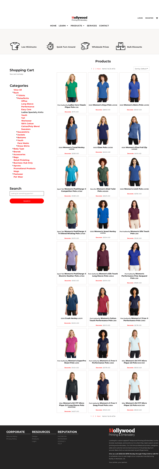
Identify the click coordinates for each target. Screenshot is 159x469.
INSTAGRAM (62, 439)
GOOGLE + (62, 441)
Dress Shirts (23, 146)
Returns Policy (11, 436)
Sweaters (25, 129)
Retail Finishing (21, 160)
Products (35, 439)
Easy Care (26, 109)
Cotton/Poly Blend (30, 126)
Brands (17, 152)
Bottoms (21, 137)
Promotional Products (25, 168)
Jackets (21, 135)
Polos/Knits (23, 98)
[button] (63, 25)
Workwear (26, 121)
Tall (23, 118)
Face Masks (23, 143)
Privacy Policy (11, 439)
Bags (16, 157)
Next (99, 69)
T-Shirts (21, 95)
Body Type (19, 149)
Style (16, 93)
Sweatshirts (23, 132)
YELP (60, 444)
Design (34, 436)
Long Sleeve (27, 104)
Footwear (18, 174)
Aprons (17, 166)
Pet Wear (18, 177)
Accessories (19, 154)
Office (24, 101)
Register (149, 18)
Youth (24, 115)
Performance (27, 107)
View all (18, 90)
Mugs (16, 171)
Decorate (68, 112)
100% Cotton (27, 123)
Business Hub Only (23, 163)
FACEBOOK (62, 436)
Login (140, 18)
